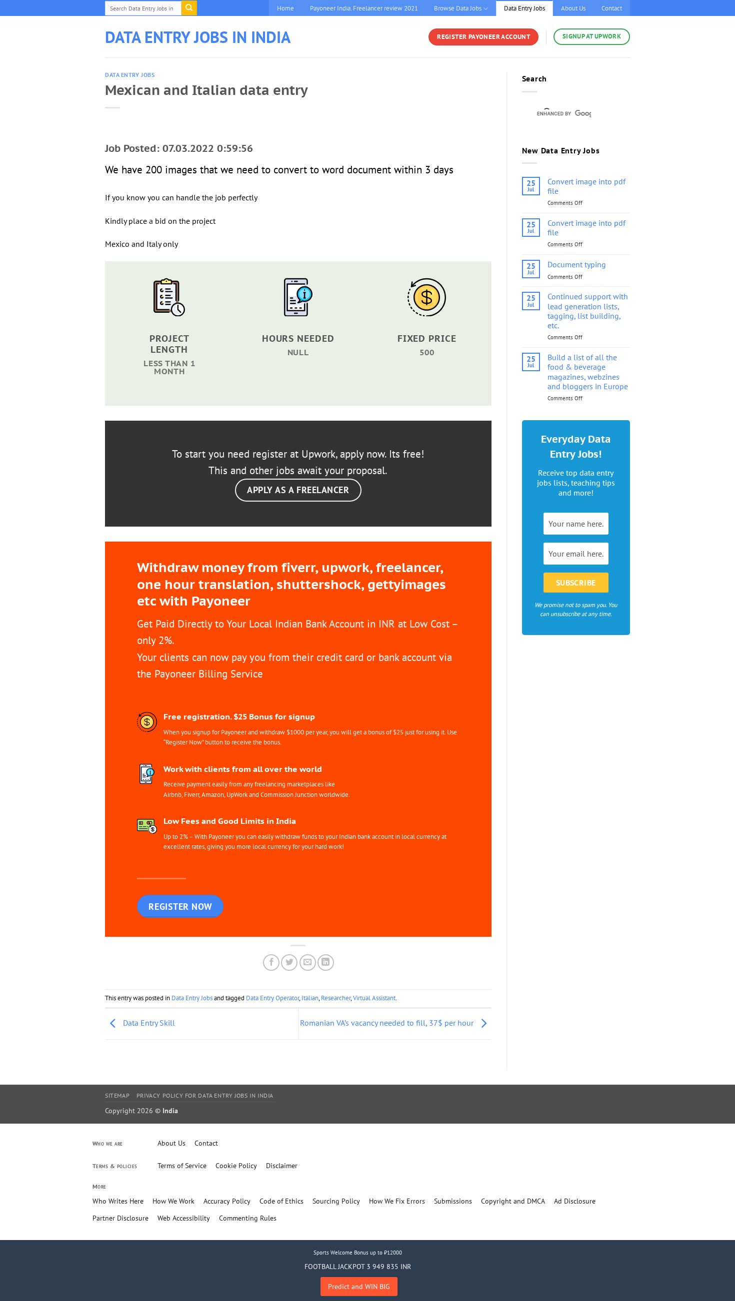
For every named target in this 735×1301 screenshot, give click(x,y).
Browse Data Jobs (458, 8)
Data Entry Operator (272, 998)
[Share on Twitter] (289, 962)
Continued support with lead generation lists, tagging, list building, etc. (588, 311)
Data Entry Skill (148, 1023)
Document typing (577, 264)
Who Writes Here (118, 1201)
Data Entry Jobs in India (197, 37)
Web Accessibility (184, 1218)
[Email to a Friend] (308, 962)
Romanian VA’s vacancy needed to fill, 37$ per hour (388, 1023)
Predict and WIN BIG (359, 1286)
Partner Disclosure (120, 1218)
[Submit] (189, 7)
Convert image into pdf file (587, 186)
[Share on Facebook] (271, 962)
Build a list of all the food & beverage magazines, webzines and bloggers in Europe (588, 372)
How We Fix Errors (397, 1201)
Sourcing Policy (336, 1201)
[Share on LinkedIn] (326, 962)
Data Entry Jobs (524, 8)
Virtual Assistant (374, 998)
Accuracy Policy (227, 1201)
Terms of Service (182, 1165)
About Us (573, 8)
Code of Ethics (282, 1201)
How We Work (173, 1201)
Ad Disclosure (575, 1201)
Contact (612, 8)
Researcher (335, 998)
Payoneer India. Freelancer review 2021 (364, 8)
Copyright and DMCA (513, 1201)
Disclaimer (282, 1165)
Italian (310, 998)
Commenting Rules (247, 1218)
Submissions (453, 1201)
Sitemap (117, 1095)
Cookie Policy (236, 1165)
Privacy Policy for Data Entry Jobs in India (205, 1095)
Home (285, 8)
